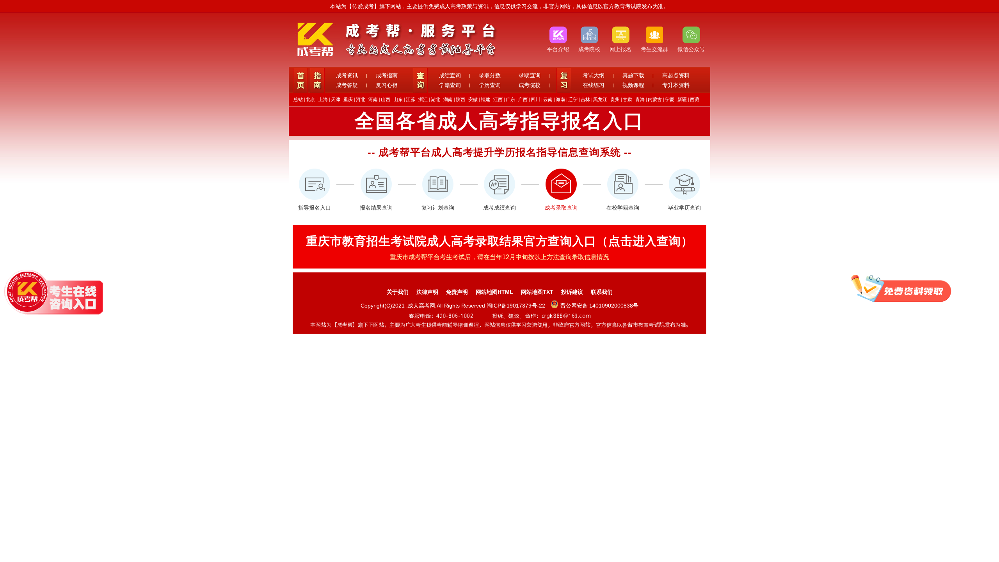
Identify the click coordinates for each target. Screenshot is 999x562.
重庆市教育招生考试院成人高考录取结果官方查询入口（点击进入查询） (499, 241)
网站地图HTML (494, 292)
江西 (498, 99)
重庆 (348, 99)
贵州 (615, 99)
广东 (510, 99)
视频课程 (633, 85)
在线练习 (593, 85)
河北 (360, 99)
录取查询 (529, 75)
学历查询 (490, 85)
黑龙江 (600, 99)
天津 (335, 99)
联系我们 (602, 292)
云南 (548, 99)
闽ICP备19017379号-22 (517, 305)
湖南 (448, 99)
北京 (310, 99)
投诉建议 (572, 292)
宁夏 (669, 99)
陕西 (460, 99)
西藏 (694, 99)
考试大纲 (593, 75)
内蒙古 (655, 99)
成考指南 (387, 75)
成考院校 (529, 85)
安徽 (473, 99)
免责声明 (457, 292)
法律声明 (427, 292)
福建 (485, 99)
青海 (640, 99)
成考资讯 (347, 75)
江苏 (410, 99)
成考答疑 (347, 85)
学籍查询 (450, 85)
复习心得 (387, 85)
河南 (373, 99)
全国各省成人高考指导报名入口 (499, 121)
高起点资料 (676, 75)
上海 (323, 99)
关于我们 (398, 292)
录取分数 (490, 75)
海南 (560, 99)
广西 (523, 99)
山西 (385, 99)
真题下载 (633, 75)
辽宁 (573, 99)
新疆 (682, 99)
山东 (398, 99)
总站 (298, 99)
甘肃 (627, 99)
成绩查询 (450, 75)
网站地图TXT (537, 292)
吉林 (585, 99)
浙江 (423, 99)
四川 (535, 99)
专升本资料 (676, 85)
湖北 (435, 99)
